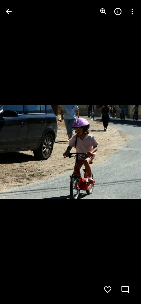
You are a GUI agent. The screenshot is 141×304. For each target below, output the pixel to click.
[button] (20, 152)
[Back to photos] (8, 11)
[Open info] (118, 11)
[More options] (132, 11)
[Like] (107, 289)
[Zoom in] (103, 11)
